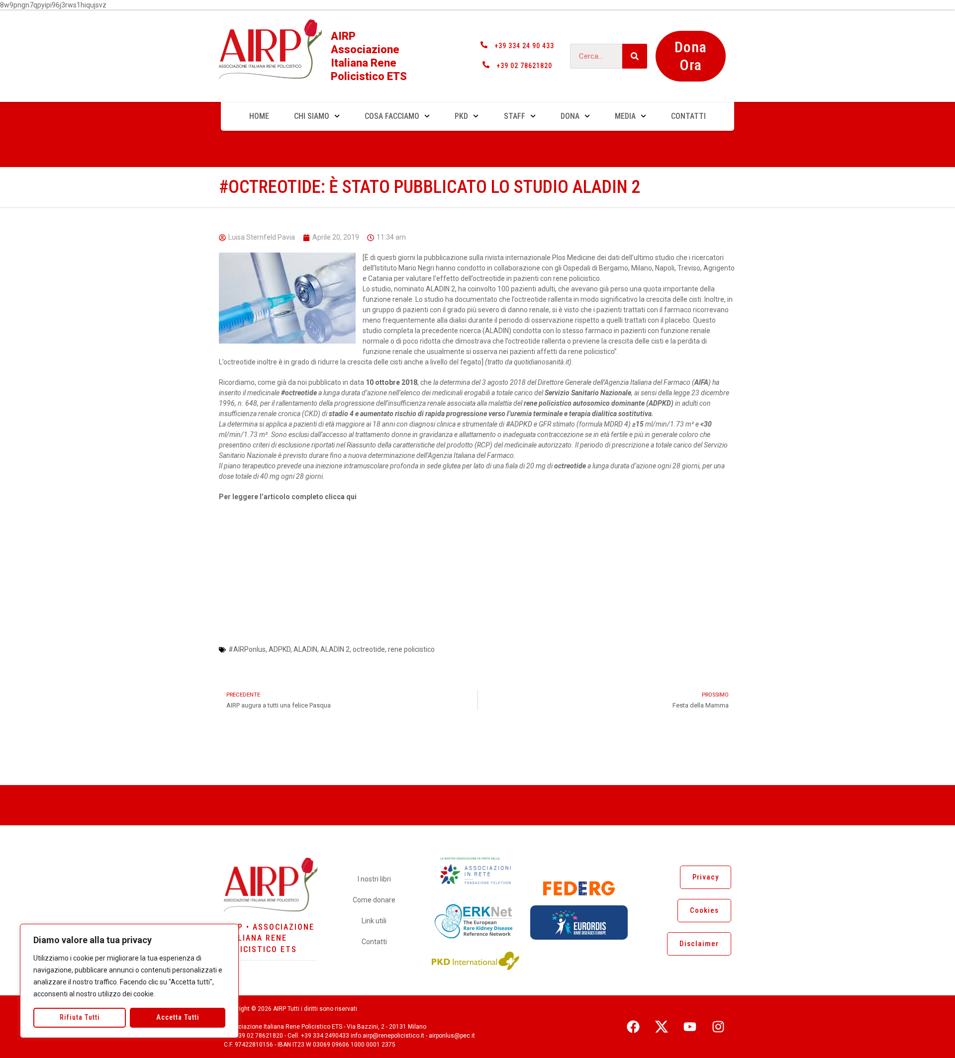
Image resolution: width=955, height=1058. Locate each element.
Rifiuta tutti (80, 1017)
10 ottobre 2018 (391, 382)
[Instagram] (718, 1027)
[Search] (634, 56)
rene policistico (411, 649)
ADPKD (519, 424)
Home (259, 116)
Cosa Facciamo (392, 116)
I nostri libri (374, 879)
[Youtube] (690, 1027)
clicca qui (341, 497)
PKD (461, 116)
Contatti (688, 116)
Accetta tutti (177, 1017)
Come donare (374, 900)
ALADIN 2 (335, 649)
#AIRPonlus (247, 649)
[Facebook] (633, 1027)
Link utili (374, 921)
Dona (570, 116)
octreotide (369, 649)
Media (625, 116)
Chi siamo (311, 116)
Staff (514, 116)
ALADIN (305, 649)
